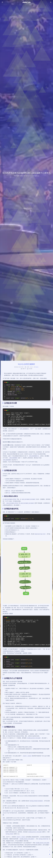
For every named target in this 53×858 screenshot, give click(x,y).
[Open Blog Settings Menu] (49, 854)
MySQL (37, 367)
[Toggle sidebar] (2, 2)
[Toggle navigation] (50, 2)
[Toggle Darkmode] (49, 850)
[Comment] (49, 847)
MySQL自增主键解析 (26, 364)
